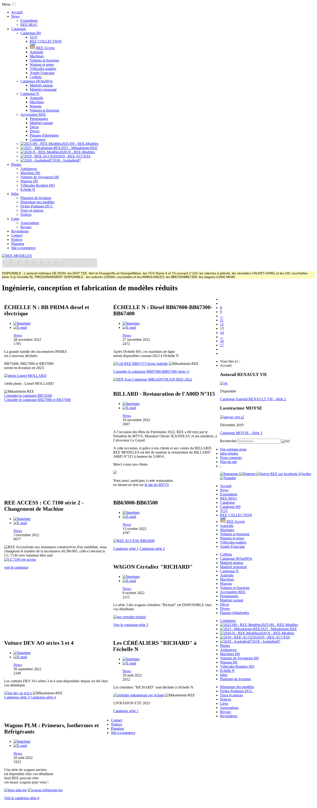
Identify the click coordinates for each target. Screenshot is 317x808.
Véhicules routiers (43, 69)
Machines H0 (30, 173)
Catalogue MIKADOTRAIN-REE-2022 (161, 379)
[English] (15, 262)
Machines (37, 56)
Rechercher (228, 441)
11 (221, 320)
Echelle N (27, 189)
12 (222, 324)
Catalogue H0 (30, 33)
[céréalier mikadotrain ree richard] (138, 695)
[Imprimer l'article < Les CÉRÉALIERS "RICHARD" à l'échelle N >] (131, 659)
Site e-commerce (23, 248)
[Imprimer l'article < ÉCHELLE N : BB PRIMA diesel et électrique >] (22, 323)
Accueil (17, 12)
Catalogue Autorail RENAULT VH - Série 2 (253, 399)
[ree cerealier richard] (129, 617)
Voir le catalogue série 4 (21, 798)
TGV (34, 37)
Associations (29, 223)
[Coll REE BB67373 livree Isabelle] (140, 364)
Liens (15, 219)
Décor (34, 127)
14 (222, 333)
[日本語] (60, 262)
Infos (15, 194)
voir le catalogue (16, 567)
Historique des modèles (37, 202)
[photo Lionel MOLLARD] (25, 376)
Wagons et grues (42, 64)
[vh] (223, 383)
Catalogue (18, 29)
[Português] (45, 262)
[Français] (8, 262)
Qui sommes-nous (233, 449)
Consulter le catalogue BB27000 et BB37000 (37, 400)
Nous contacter (231, 458)
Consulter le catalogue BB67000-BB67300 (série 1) (151, 371)
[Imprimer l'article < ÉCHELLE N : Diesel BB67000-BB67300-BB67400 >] (131, 323)
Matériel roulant (41, 123)
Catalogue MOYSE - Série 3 (241, 433)
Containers (37, 139)
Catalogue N (29, 94)
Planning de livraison (35, 198)
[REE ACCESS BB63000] (134, 541)
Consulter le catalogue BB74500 (28, 396)
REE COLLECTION (46, 41)
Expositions (29, 20)
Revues (25, 227)
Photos (16, 164)
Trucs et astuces (31, 210)
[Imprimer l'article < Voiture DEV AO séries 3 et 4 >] (22, 653)
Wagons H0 (29, 181)
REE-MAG (29, 25)
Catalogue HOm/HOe (36, 81)
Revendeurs (20, 231)
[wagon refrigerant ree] (45, 790)
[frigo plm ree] (15, 790)
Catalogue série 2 (152, 549)
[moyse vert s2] (232, 417)
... (221, 316)
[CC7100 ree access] (20, 559)
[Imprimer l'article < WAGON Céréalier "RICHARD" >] (131, 577)
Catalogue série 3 (16, 697)
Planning (17, 244)
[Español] (37, 262)
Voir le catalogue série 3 (130, 625)
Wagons (36, 106)
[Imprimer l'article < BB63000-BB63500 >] (131, 512)
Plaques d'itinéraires (44, 135)
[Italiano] (30, 262)
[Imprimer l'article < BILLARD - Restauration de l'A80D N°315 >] (131, 404)
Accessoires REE (33, 114)
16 (222, 341)
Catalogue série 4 (43, 697)
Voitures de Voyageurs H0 (39, 177)
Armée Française (42, 73)
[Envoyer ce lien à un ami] (20, 327)
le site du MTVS (157, 485)
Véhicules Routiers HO (37, 185)
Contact (17, 235)
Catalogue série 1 (126, 549)
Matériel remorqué (43, 89)
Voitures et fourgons (44, 60)
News (15, 16)
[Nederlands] (52, 262)
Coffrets (36, 77)
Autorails (36, 52)
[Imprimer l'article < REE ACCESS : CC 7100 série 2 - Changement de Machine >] (22, 519)
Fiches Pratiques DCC (36, 206)
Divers (34, 131)
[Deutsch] (22, 262)
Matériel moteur (41, 85)
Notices (26, 214)
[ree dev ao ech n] (18, 693)
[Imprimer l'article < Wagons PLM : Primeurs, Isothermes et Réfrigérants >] (22, 741)
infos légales (229, 453)
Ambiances (28, 169)
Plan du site (228, 462)
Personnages (39, 119)
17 (222, 345)
